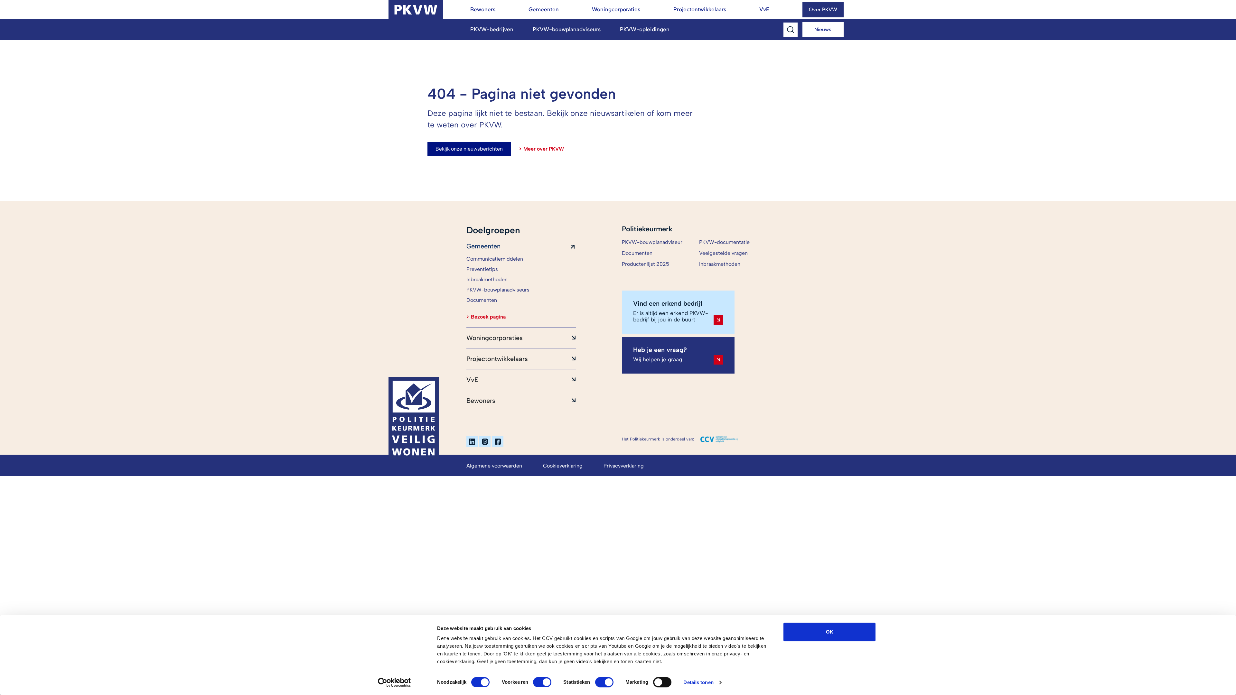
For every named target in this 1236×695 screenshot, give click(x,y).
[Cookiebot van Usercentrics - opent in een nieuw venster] (394, 682)
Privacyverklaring (624, 466)
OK (829, 632)
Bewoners (482, 9)
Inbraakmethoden (719, 264)
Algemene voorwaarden (494, 466)
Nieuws (822, 29)
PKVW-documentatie (724, 242)
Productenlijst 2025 (645, 264)
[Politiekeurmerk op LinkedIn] (472, 441)
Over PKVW (823, 9)
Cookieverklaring (563, 466)
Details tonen (698, 682)
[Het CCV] (719, 439)
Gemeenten (544, 9)
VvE (764, 9)
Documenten (637, 253)
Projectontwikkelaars (699, 9)
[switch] (542, 682)
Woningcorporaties (616, 9)
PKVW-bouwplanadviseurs (567, 29)
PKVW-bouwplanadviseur (652, 242)
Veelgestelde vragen (723, 253)
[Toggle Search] (790, 30)
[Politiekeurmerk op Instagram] (485, 441)
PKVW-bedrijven (491, 29)
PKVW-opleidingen (645, 29)
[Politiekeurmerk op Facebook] (497, 441)
